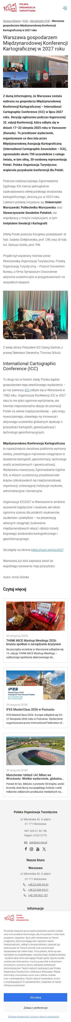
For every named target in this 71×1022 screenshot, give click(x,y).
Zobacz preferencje (36, 1007)
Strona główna (11, 20)
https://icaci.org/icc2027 (47, 550)
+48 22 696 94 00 (38, 884)
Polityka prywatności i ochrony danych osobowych (33, 1016)
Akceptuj (35, 997)
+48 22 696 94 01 (38, 889)
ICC (27, 390)
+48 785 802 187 (38, 895)
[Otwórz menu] (65, 8)
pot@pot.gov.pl (38, 842)
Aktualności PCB (40, 20)
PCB (25, 20)
